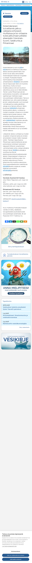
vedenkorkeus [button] (10, 120)
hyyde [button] (15, 150)
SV (30, 2)
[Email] (21, 221)
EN (26, 2)
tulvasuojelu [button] (7, 170)
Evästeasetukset (15, 551)
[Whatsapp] (18, 221)
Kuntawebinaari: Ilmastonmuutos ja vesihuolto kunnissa (15, 316)
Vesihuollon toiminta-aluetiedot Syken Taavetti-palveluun (14, 308)
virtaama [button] (16, 82)
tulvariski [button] (6, 166)
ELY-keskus (20, 23)
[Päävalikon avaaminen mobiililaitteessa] (23, 2)
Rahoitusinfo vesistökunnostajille (15, 323)
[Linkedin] (10, 221)
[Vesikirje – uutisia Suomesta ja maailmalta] (16, 341)
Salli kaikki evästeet (15, 559)
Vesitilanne (7, 16)
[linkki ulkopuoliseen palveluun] (16, 278)
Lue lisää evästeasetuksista (9, 546)
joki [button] (21, 67)
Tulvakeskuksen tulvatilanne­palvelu (18, 255)
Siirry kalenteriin (24, 327)
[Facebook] (6, 221)
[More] (25, 221)
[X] (14, 221)
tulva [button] (4, 69)
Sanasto (24, 13)
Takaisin (8, 13)
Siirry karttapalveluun (16, 246)
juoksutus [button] (13, 108)
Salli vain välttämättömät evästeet (15, 555)
